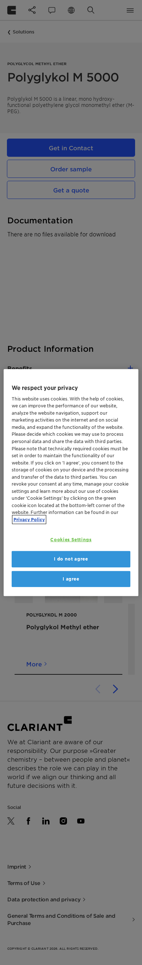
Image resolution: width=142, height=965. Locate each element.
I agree (71, 578)
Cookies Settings (70, 540)
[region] (71, 482)
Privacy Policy (29, 519)
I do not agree (71, 559)
